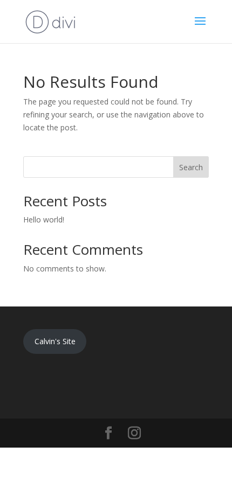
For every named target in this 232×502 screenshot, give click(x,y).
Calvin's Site (55, 341)
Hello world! (43, 219)
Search (191, 167)
